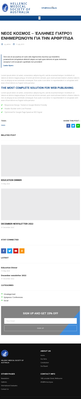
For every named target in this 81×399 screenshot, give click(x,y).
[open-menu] (39, 18)
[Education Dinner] (40, 161)
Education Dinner (11, 180)
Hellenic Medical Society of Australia (20, 8)
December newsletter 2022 (17, 223)
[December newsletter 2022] (40, 204)
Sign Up (40, 328)
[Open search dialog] (53, 8)
